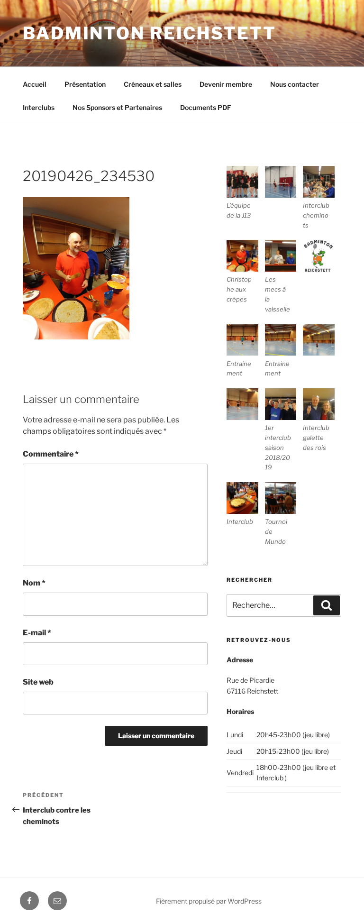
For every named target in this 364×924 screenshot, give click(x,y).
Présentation (85, 84)
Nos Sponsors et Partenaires (117, 107)
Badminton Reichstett (149, 33)
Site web (38, 681)
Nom (34, 582)
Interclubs (39, 107)
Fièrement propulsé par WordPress (209, 901)
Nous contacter (294, 84)
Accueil (34, 84)
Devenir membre (226, 84)
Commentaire (51, 453)
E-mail (37, 632)
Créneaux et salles (153, 84)
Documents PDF (205, 107)
